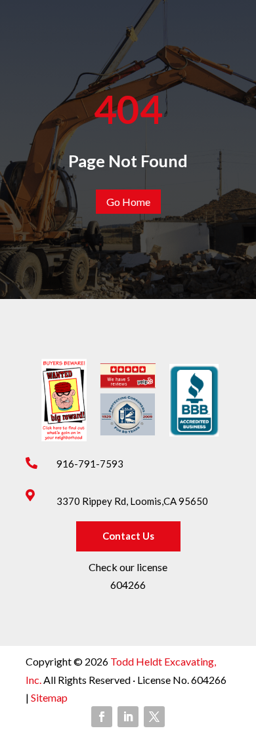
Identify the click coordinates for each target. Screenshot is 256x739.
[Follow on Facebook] (101, 716)
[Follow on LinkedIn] (128, 716)
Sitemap (48, 697)
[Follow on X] (154, 716)
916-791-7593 (89, 463)
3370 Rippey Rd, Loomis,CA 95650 (132, 501)
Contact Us (128, 536)
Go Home (128, 201)
